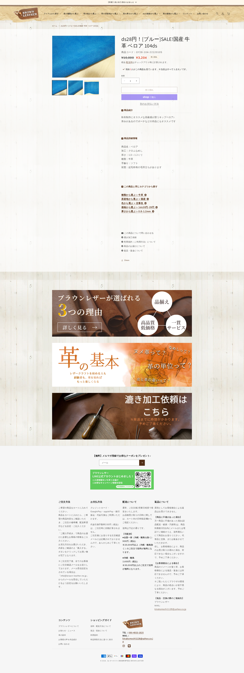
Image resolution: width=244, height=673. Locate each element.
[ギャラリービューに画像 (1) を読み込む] (59, 87)
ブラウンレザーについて (68, 626)
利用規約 (94, 635)
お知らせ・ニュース (66, 630)
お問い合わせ (64, 644)
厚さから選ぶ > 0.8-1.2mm (136, 211)
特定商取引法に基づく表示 (101, 639)
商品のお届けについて (134, 246)
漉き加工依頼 (130, 237)
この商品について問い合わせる (139, 233)
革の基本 (62, 635)
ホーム (54, 26)
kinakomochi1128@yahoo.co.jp (170, 609)
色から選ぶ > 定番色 (132, 203)
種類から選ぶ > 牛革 (132, 194)
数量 (123, 76)
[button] (52, 13)
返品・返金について (133, 250)
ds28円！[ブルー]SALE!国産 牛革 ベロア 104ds (79, 26)
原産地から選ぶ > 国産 (133, 198)
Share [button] (126, 260)
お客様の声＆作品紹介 (67, 639)
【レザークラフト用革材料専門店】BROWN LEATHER (125, 661)
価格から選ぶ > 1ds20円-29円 (137, 207)
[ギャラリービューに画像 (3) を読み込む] (91, 87)
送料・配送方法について (100, 626)
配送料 (129, 62)
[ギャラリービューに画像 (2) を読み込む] (75, 87)
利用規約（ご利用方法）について (140, 242)
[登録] (142, 463)
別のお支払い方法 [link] (149, 103)
